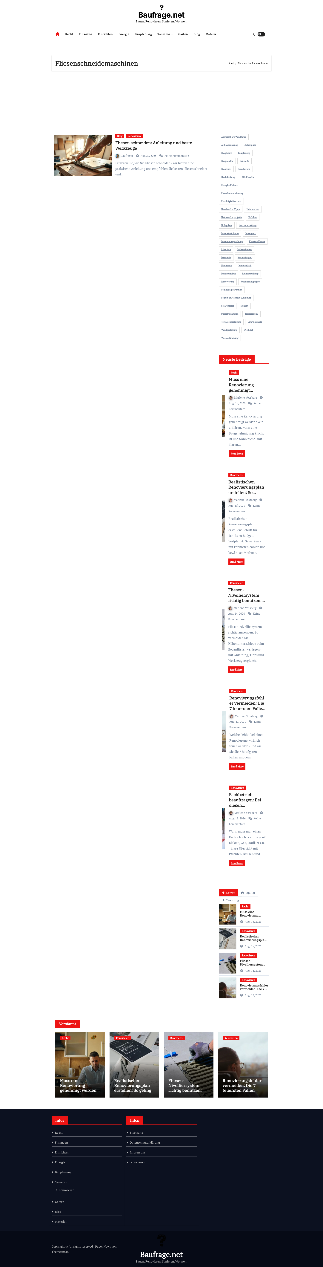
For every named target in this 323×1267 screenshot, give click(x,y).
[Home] (57, 34)
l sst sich (226, 249)
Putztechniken (228, 273)
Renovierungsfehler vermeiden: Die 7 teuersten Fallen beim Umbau (247, 706)
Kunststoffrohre (257, 241)
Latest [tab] (230, 893)
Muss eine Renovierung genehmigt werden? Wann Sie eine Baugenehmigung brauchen (79, 1093)
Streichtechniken (229, 313)
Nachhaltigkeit (245, 257)
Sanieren (164, 34)
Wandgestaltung (229, 329)
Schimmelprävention (231, 289)
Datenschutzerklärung (145, 1142)
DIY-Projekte (248, 177)
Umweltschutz (255, 321)
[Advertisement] (162, 101)
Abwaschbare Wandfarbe (233, 136)
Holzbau (252, 217)
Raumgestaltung (250, 273)
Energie (124, 34)
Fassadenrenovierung (232, 193)
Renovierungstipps (250, 281)
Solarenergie (227, 305)
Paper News (103, 1246)
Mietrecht (226, 257)
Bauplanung (143, 34)
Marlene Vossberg (246, 397)
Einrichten (105, 34)
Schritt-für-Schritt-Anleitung (236, 297)
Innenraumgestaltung (232, 241)
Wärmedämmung (229, 337)
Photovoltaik (245, 265)
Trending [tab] (232, 900)
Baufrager (127, 155)
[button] (269, 34)
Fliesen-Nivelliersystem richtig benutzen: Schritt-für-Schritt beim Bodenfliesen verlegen (246, 603)
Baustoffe (244, 161)
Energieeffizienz (229, 185)
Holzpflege (226, 225)
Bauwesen (226, 169)
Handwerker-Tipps (230, 209)
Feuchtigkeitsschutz (231, 201)
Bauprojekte (227, 161)
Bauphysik (226, 153)
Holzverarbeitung (247, 225)
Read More (237, 453)
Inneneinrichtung (230, 233)
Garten (183, 34)
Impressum (137, 1152)
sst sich (244, 305)
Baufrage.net (161, 14)
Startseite (136, 1132)
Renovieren (134, 136)
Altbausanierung (229, 144)
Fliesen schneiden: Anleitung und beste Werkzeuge (153, 145)
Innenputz (250, 233)
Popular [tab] (249, 893)
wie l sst (248, 329)
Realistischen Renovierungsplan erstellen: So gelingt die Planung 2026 (246, 492)
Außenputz (250, 144)
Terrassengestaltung (231, 321)
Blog (197, 34)
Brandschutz (244, 169)
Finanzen (85, 34)
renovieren (137, 1162)
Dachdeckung (228, 177)
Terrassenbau (251, 313)
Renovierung (227, 281)
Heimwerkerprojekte (231, 217)
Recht (69, 34)
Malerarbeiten (244, 249)
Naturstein (226, 265)
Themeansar (60, 1252)
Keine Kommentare (176, 155)
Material (212, 34)
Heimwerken (253, 209)
